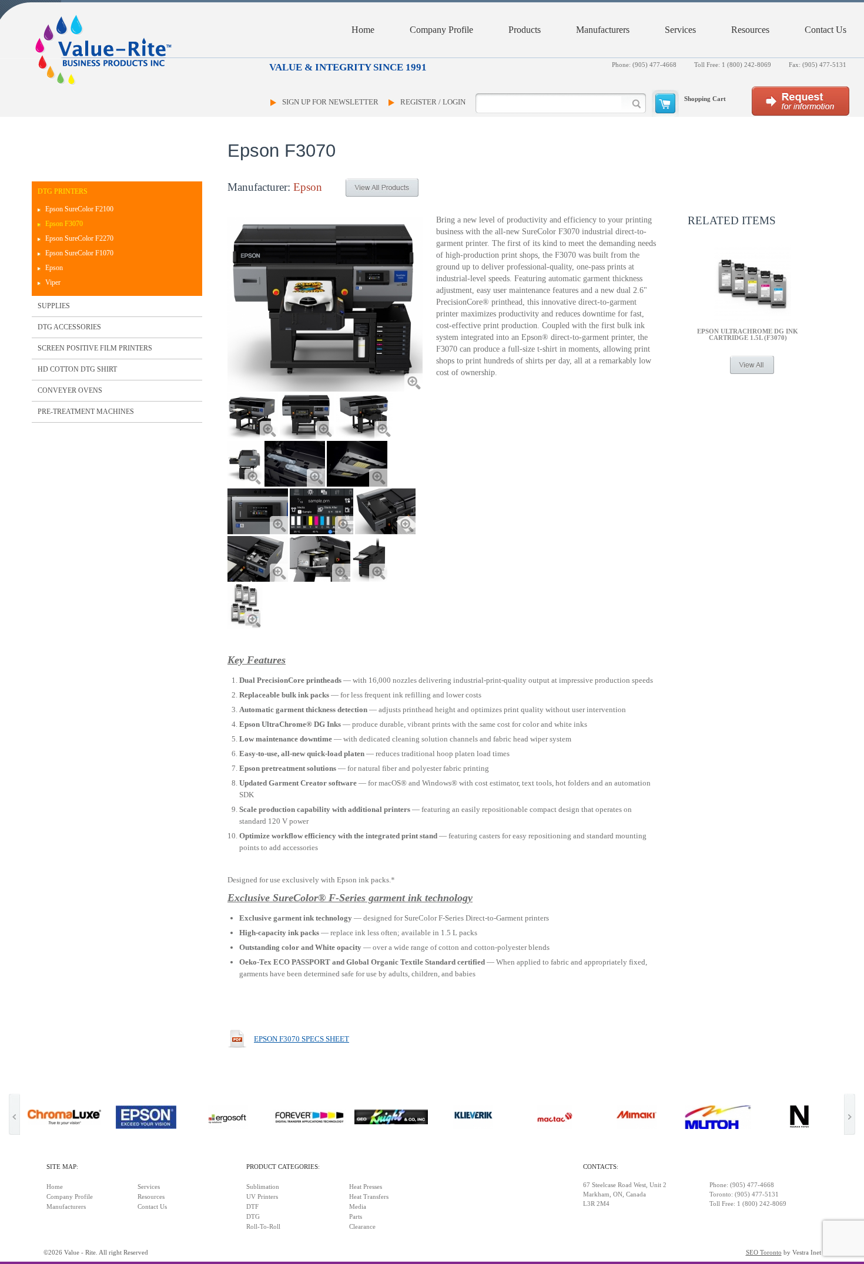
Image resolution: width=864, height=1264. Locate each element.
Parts (355, 1217)
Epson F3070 (64, 224)
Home (362, 30)
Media (357, 1207)
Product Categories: (283, 1167)
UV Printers (262, 1197)
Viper (53, 282)
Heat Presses (365, 1187)
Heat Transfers (369, 1197)
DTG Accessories (69, 327)
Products (524, 30)
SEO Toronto (764, 1252)
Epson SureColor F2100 (79, 209)
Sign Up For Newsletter (330, 101)
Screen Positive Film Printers (95, 348)
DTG (253, 1217)
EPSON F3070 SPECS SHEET (301, 1038)
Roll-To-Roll (263, 1226)
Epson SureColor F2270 (79, 238)
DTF (252, 1207)
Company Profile (441, 30)
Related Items (732, 220)
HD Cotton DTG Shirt (77, 369)
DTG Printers (63, 191)
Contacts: (600, 1167)
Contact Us (825, 30)
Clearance (362, 1226)
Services (680, 30)
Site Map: (62, 1167)
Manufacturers (602, 30)
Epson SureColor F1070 (79, 253)
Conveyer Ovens (70, 390)
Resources (750, 30)
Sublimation (262, 1187)
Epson (54, 268)
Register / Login (433, 101)
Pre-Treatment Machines (86, 411)
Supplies (54, 306)
